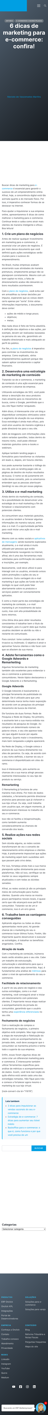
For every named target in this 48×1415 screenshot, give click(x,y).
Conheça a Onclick (10, 1329)
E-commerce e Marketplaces (29, 21)
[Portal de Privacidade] (13, 1401)
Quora (4, 1373)
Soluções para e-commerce (33, 1303)
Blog (27, 1329)
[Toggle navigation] (38, 5)
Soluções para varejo (35, 1309)
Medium (5, 1377)
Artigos (9, 21)
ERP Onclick (7, 1302)
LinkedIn (5, 1359)
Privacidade (7, 1348)
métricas (36, 971)
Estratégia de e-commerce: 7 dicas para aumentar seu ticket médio (24, 1120)
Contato (5, 1334)
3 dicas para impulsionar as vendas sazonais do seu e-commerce (22, 1109)
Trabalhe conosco (10, 1339)
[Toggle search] (45, 5)
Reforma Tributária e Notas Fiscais (35, 1336)
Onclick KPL (7, 1306)
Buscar (39, 1148)
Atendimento (7, 1343)
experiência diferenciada (26, 1012)
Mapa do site (31, 1346)
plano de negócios (18, 291)
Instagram (6, 1364)
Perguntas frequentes (35, 1342)
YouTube (5, 1368)
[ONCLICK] (13, 5)
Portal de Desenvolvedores (9, 1317)
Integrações (7, 1311)
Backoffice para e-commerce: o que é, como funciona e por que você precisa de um (24, 1131)
